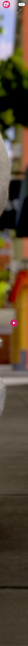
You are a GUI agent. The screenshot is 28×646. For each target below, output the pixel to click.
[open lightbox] (14, 323)
